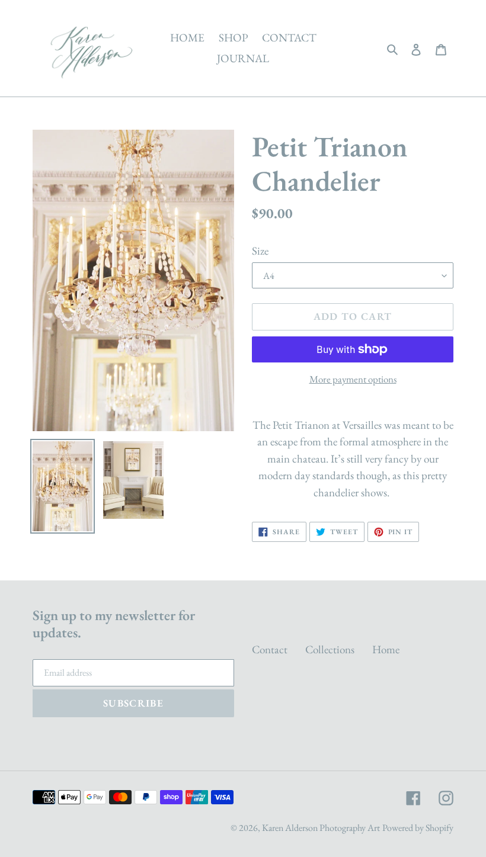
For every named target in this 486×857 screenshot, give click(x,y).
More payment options (353, 379)
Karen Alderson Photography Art (321, 827)
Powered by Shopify (417, 827)
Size (260, 250)
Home (385, 649)
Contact (269, 649)
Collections (329, 649)
